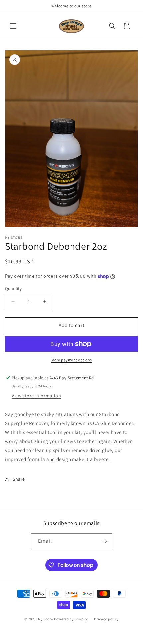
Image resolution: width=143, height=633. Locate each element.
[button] (13, 26)
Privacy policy (106, 619)
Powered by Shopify (71, 618)
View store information (36, 396)
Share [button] (19, 479)
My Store (45, 618)
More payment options (71, 359)
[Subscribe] (104, 541)
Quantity (13, 288)
